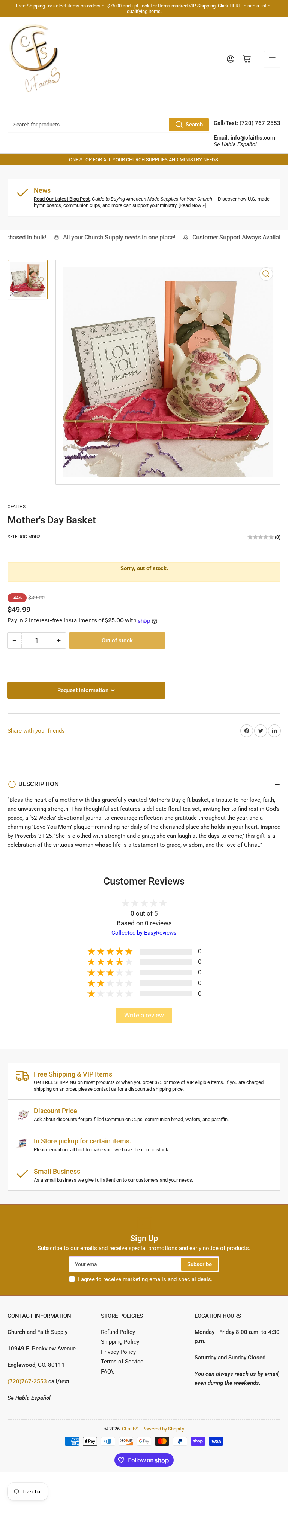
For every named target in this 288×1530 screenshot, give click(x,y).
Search (194, 124)
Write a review (144, 1015)
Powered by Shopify (163, 1429)
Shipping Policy (120, 1341)
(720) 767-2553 (260, 123)
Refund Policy (118, 1332)
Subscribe (199, 1264)
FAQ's (108, 1371)
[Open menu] (272, 59)
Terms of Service (122, 1361)
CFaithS (17, 506)
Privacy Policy (118, 1352)
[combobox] (109, 124)
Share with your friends (36, 730)
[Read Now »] (192, 205)
